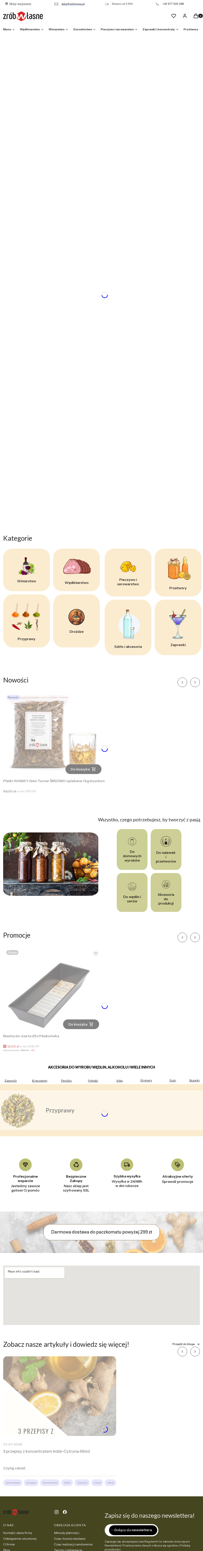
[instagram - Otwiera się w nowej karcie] (56, 1512)
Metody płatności (66, 1533)
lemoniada (13, 1482)
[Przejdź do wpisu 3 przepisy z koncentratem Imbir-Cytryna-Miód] (59, 1396)
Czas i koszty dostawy (69, 1539)
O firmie (9, 1544)
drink (110, 1482)
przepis (31, 1482)
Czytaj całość (14, 1468)
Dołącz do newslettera (133, 1530)
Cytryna (82, 1482)
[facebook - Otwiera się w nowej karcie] (64, 1512)
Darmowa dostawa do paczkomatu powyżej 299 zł (101, 1232)
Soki (172, 1080)
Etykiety (146, 1080)
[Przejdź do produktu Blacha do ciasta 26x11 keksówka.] (52, 989)
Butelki (194, 1080)
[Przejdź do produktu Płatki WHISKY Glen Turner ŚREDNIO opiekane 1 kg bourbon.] (53, 734)
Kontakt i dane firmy (17, 1533)
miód (97, 1482)
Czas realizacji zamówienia (73, 1544)
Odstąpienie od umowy (20, 1539)
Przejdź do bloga (183, 1344)
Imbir (67, 1482)
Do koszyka (80, 769)
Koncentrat (50, 1482)
